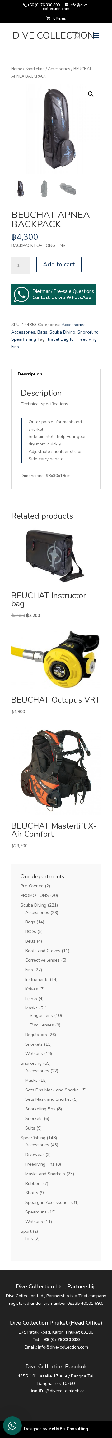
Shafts (31, 1193)
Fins (29, 970)
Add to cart (59, 264)
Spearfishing (23, 339)
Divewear (34, 1155)
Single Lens (41, 1015)
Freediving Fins (39, 1164)
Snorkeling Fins (40, 1109)
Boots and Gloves (42, 951)
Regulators (36, 1035)
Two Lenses (42, 1025)
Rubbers (33, 1183)
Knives (31, 989)
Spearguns (36, 1212)
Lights (31, 999)
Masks (31, 1008)
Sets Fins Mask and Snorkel (52, 1090)
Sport (26, 1231)
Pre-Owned (32, 886)
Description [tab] (30, 374)
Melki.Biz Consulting (68, 1429)
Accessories (59, 69)
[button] (90, 94)
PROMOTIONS (35, 896)
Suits (30, 1128)
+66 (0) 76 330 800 (60, 1340)
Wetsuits (34, 1054)
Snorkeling (35, 69)
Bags (42, 332)
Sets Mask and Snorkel (48, 1099)
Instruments (37, 979)
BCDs (30, 932)
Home (16, 69)
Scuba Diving (62, 332)
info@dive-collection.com (63, 1347)
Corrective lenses (42, 960)
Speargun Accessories (47, 1202)
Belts (30, 941)
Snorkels (34, 1044)
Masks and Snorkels (45, 1174)
